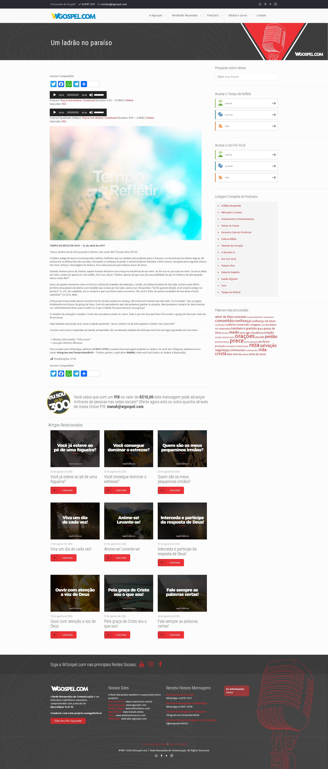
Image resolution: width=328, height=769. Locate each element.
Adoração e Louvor (231, 212)
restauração (242, 346)
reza (254, 345)
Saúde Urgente (229, 279)
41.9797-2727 (88, 4)
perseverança (222, 341)
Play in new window (70, 100)
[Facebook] (265, 4)
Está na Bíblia (228, 239)
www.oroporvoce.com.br (139, 701)
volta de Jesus (257, 354)
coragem (255, 324)
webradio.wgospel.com (134, 718)
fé (244, 328)
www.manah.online (133, 711)
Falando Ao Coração (232, 245)
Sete (223, 285)
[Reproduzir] (55, 95)
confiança (242, 321)
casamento (268, 317)
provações (231, 346)
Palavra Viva (228, 265)
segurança (222, 350)
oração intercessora (224, 337)
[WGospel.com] (73, 16)
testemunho (252, 350)
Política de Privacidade (154, 744)
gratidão (251, 328)
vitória (245, 354)
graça (260, 328)
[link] (165, 15)
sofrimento (237, 350)
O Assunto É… (228, 252)
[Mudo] (91, 95)
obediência (257, 332)
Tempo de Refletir (231, 292)
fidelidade (237, 328)
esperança (224, 328)
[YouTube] (270, 4)
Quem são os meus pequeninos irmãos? (174, 479)
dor (216, 329)
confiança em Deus (263, 321)
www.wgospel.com (136, 705)
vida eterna (234, 354)
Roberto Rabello (230, 272)
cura (263, 325)
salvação (268, 345)
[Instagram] (276, 4)
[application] (78, 95)
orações (245, 336)
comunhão (224, 320)
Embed (129, 100)
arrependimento (255, 317)
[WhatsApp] (260, 4)
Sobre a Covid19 (177, 744)
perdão (271, 336)
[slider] (99, 94)
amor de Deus (224, 317)
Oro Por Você (228, 259)
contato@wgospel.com (114, 4)
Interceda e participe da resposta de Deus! (177, 551)
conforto (230, 324)
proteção (220, 346)
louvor (225, 333)
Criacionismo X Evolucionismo (237, 219)
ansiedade (240, 317)
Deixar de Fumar (230, 225)
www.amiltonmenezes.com (131, 715)
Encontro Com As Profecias (236, 232)
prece (237, 340)
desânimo (271, 324)
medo (234, 332)
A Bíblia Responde (231, 205)
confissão (220, 325)
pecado (259, 337)
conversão (242, 324)
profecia (264, 341)
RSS (64, 104)
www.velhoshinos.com (137, 708)
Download (89, 100)
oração (269, 332)
